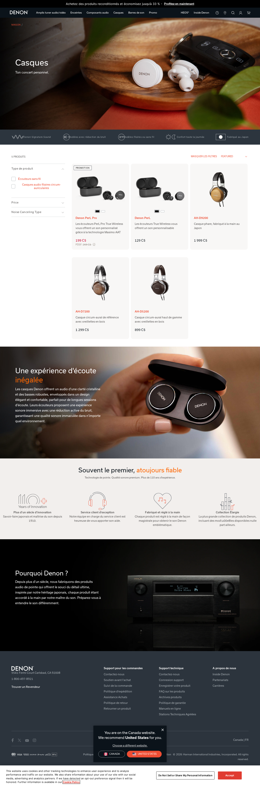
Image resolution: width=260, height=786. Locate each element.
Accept (229, 775)
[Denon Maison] (19, 12)
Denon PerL (143, 218)
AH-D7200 (83, 311)
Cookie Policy (71, 782)
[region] (130, 775)
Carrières (218, 685)
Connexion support (171, 680)
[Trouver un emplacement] (225, 13)
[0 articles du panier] (248, 13)
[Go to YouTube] (27, 740)
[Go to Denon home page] (50, 668)
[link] (201, 13)
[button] (51, 13)
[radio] (97, 211)
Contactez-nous (114, 674)
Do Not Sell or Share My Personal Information (185, 775)
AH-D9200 (201, 218)
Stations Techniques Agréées (177, 714)
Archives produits (170, 697)
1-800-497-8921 (22, 678)
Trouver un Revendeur (25, 686)
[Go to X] (19, 740)
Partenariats (220, 680)
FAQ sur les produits (172, 691)
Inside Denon (221, 674)
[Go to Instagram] (34, 740)
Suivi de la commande (118, 685)
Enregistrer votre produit (174, 685)
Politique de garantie (172, 702)
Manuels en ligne (170, 708)
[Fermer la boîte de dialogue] (163, 730)
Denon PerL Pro (86, 218)
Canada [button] (241, 739)
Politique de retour (116, 702)
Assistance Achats (115, 697)
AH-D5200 (142, 311)
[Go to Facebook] (12, 740)
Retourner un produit (117, 708)
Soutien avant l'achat (117, 680)
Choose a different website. (130, 745)
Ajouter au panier (100, 245)
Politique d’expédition (118, 691)
